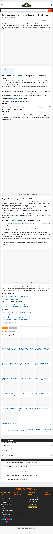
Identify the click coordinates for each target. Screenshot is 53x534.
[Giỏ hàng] (51, 4)
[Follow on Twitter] (4, 519)
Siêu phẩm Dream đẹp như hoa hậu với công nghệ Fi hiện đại (17, 312)
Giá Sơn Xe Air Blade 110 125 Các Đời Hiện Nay (17, 479)
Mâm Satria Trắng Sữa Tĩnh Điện (9, 443)
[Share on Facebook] (5, 323)
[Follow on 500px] (11, 519)
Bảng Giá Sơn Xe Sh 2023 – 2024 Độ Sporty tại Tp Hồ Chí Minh (20, 471)
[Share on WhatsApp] (3, 323)
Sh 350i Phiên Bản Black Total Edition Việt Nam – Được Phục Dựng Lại (22, 462)
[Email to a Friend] (10, 323)
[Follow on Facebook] (2, 519)
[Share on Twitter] (8, 323)
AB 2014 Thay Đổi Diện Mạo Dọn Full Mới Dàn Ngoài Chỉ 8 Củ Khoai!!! (19, 314)
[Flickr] (9, 519)
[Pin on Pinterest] (13, 323)
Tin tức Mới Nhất (12, 328)
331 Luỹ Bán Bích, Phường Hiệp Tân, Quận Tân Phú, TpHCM (18, 296)
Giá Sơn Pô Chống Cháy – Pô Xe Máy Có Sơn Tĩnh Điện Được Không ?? (22, 475)
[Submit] (50, 10)
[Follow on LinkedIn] (5, 519)
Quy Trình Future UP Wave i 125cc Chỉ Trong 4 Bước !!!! (15, 319)
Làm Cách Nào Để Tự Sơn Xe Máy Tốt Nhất (13, 317)
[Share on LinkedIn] (15, 323)
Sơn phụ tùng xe (5, 450)
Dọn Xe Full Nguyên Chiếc (7, 455)
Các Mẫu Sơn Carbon (6, 453)
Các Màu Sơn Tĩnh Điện (7, 448)
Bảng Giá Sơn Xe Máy (10, 531)
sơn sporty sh (11, 331)
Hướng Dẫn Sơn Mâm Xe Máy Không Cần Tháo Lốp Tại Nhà (16, 306)
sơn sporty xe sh (38, 114)
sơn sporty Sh (33, 23)
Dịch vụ (4, 531)
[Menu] (2, 5)
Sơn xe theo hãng (6, 445)
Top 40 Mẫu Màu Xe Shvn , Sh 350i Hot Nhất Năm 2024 (19, 466)
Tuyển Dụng (48, 531)
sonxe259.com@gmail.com (11, 299)
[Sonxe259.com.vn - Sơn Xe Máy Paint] (26, 5)
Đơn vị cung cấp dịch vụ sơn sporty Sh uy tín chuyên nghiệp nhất (18, 316)
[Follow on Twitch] (7, 522)
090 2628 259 (9, 298)
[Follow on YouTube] (7, 519)
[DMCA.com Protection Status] (32, 507)
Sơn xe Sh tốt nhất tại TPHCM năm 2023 (14, 430)
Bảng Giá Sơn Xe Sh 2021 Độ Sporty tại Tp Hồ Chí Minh (15, 304)
